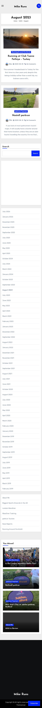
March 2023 (6, 316)
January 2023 (7, 327)
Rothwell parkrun (12, 585)
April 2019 (6, 478)
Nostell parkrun (21, 115)
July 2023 (6, 295)
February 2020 (8, 426)
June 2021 (6, 384)
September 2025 (8, 232)
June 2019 (6, 468)
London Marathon (9, 508)
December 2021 (8, 353)
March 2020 (6, 421)
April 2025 (6, 253)
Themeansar (20, 705)
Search (5, 147)
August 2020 (7, 395)
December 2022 (8, 332)
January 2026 (7, 217)
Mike (10, 64)
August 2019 (7, 457)
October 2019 (7, 447)
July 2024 (6, 264)
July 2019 (6, 463)
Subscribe (34, 703)
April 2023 (6, 311)
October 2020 (7, 389)
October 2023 (7, 279)
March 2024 (6, 269)
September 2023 (8, 285)
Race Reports (7, 524)
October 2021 (7, 363)
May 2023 (6, 306)
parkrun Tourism (21, 111)
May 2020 (6, 410)
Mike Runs (20, 6)
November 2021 (8, 358)
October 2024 (7, 259)
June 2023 (6, 300)
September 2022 (8, 337)
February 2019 (7, 489)
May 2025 (6, 248)
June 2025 (6, 243)
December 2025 (8, 222)
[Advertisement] (21, 183)
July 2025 (6, 238)
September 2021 (8, 368)
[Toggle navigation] (2, 6)
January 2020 (7, 431)
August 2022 (7, 342)
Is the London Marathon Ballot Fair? (20, 564)
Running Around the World (21, 52)
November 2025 (8, 227)
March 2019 (6, 483)
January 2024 (7, 274)
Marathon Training (9, 513)
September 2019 (8, 452)
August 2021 (7, 374)
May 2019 (6, 473)
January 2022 (7, 347)
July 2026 (6, 212)
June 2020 (6, 405)
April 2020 (6, 415)
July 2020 (6, 400)
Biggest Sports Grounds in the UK (15, 503)
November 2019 (8, 442)
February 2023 (7, 321)
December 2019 (8, 436)
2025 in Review (11, 628)
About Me (6, 498)
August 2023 (7, 290)
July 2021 (6, 379)
